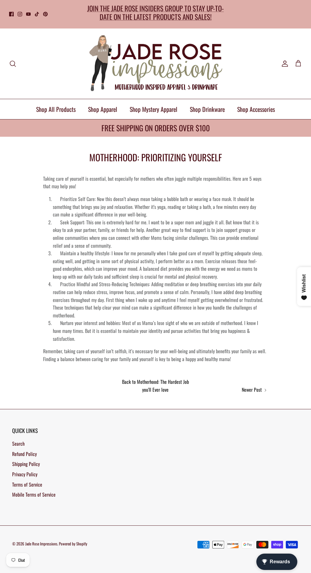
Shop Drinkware (207, 109)
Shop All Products (56, 109)
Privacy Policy (24, 474)
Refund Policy (24, 453)
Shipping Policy (26, 463)
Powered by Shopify (73, 544)
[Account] (284, 63)
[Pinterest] (45, 14)
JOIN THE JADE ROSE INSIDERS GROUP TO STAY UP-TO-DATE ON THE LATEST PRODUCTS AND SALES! (155, 12)
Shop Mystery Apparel (153, 109)
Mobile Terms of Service (34, 494)
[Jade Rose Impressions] (155, 64)
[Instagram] (20, 14)
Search (18, 443)
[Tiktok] (37, 14)
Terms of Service (27, 484)
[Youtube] (28, 14)
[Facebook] (11, 14)
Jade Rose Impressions (41, 544)
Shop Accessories (256, 109)
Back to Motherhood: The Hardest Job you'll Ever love (155, 385)
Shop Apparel (102, 109)
